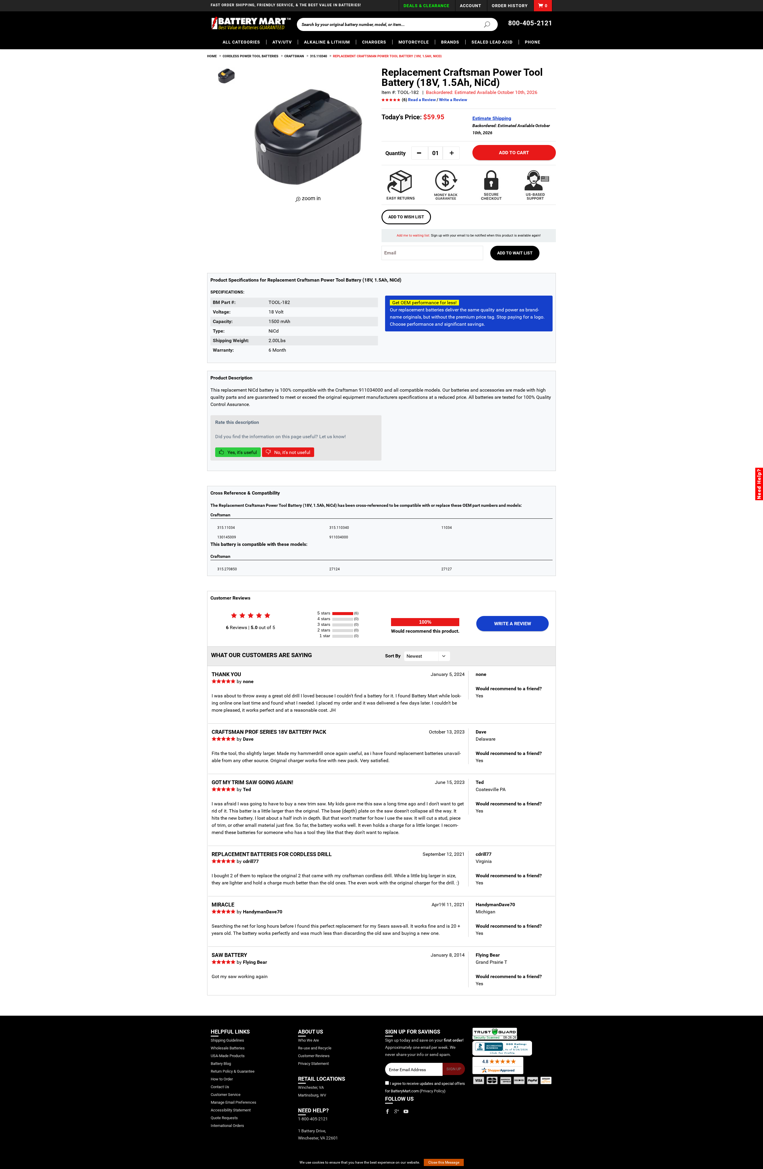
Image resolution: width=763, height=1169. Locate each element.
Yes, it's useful (241, 452)
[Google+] (396, 1111)
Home (212, 56)
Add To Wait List (515, 253)
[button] (419, 153)
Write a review (512, 623)
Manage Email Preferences (233, 1102)
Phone (532, 42)
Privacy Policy (432, 1091)
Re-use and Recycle (314, 1048)
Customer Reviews (314, 1056)
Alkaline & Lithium (327, 42)
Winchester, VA (311, 1087)
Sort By (393, 656)
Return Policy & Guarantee (233, 1071)
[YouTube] (406, 1111)
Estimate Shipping (491, 118)
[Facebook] (387, 1111)
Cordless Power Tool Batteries (250, 56)
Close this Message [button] (443, 1162)
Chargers (374, 42)
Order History (510, 5)
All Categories (241, 42)
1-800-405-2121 (313, 1119)
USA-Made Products (228, 1056)
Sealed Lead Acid (492, 42)
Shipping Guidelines (227, 1040)
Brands (450, 42)
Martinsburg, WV (312, 1095)
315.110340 (318, 56)
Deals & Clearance (426, 5)
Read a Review (422, 99)
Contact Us (220, 1087)
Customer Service (226, 1094)
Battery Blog (221, 1063)
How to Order (222, 1079)
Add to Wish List (406, 216)
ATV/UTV (282, 42)
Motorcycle (413, 42)
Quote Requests (224, 1118)
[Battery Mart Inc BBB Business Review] (502, 1048)
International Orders (227, 1125)
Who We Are (308, 1040)
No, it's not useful (291, 452)
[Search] (483, 24)
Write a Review (453, 99)
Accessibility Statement (231, 1110)
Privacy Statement (313, 1063)
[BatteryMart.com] (250, 23)
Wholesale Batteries (228, 1048)
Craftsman (294, 56)
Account (470, 5)
